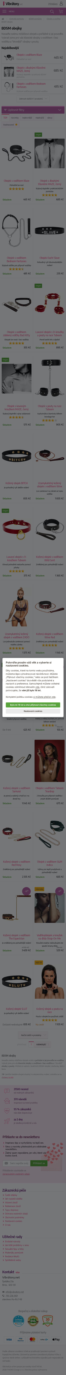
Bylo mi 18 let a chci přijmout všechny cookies (33, 705)
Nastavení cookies (33, 711)
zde (37, 687)
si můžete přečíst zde (44, 697)
